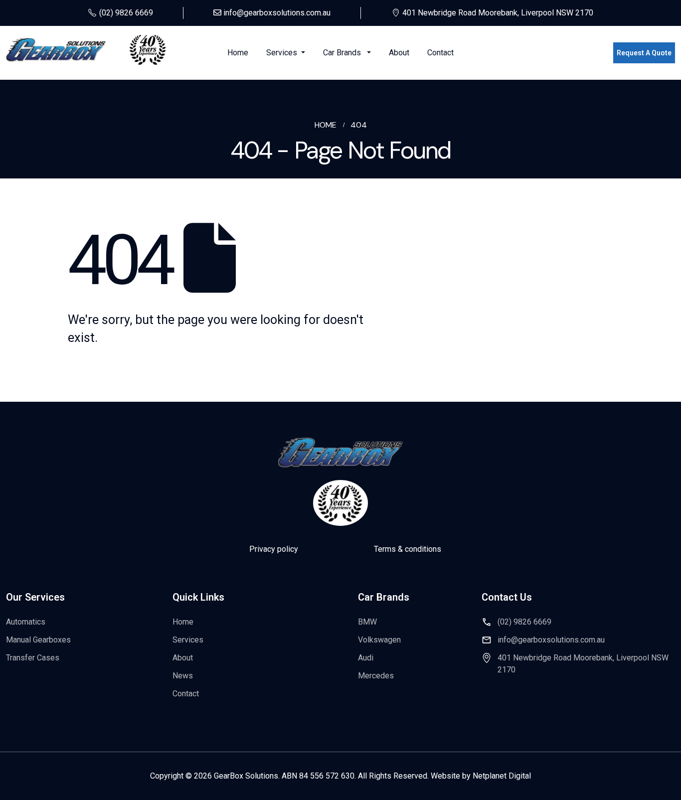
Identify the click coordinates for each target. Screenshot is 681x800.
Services (282, 52)
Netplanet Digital (502, 776)
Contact (440, 52)
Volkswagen (379, 639)
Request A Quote (644, 53)
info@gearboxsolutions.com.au (551, 639)
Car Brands (344, 52)
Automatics (25, 622)
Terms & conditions (407, 549)
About (399, 52)
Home (237, 52)
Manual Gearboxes (38, 639)
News (182, 675)
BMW (367, 622)
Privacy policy (273, 549)
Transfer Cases (32, 657)
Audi (365, 657)
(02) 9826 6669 (524, 622)
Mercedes (376, 675)
